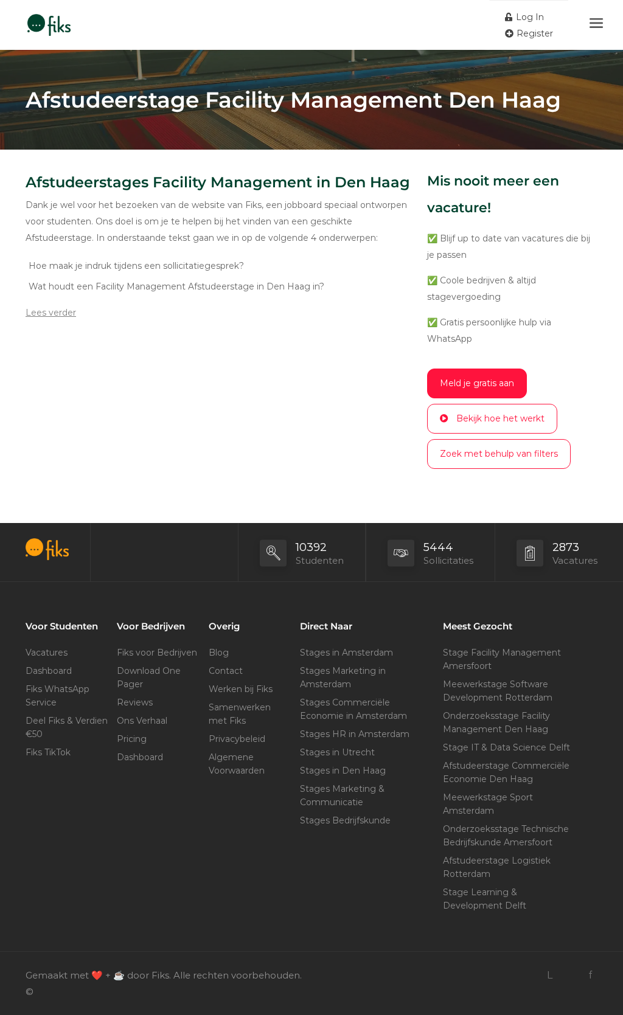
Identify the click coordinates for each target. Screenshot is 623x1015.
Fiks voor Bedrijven (157, 652)
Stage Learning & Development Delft (484, 899)
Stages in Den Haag (343, 770)
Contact (226, 670)
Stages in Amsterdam (346, 652)
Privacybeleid (237, 738)
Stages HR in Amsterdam (354, 734)
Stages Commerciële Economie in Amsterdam (353, 709)
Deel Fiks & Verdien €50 (67, 727)
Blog (219, 652)
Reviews (135, 702)
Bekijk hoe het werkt (500, 418)
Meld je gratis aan (477, 383)
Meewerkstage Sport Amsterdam (488, 804)
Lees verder (51, 312)
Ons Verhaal (142, 720)
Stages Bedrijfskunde (345, 820)
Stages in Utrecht (337, 752)
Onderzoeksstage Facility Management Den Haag (496, 722)
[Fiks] (49, 18)
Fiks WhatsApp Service (57, 696)
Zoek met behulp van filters (499, 453)
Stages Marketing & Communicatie (342, 795)
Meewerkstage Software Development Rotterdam (497, 691)
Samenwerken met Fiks (240, 714)
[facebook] (589, 975)
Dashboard (49, 670)
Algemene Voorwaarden (237, 764)
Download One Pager (149, 677)
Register (533, 33)
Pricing (132, 738)
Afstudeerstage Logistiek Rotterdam (497, 867)
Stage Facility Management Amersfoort (502, 659)
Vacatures (47, 652)
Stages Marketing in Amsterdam (343, 677)
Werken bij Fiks (241, 689)
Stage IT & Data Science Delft (506, 747)
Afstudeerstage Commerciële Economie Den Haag (506, 772)
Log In (528, 17)
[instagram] (569, 975)
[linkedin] (549, 975)
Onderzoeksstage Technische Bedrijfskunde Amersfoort (506, 835)
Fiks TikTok (48, 752)
